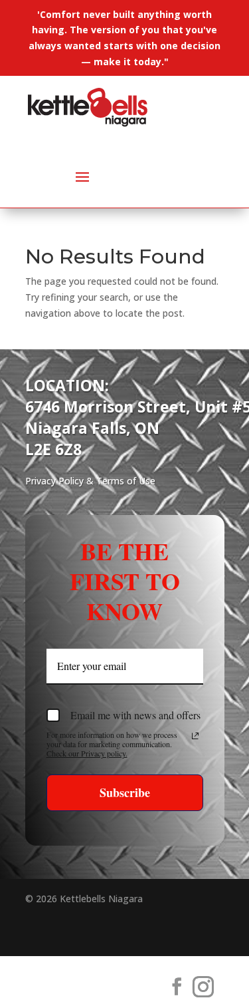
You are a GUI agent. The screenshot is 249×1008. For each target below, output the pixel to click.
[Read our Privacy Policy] (195, 736)
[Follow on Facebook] (176, 986)
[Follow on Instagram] (203, 986)
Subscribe (125, 792)
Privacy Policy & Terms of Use (90, 480)
